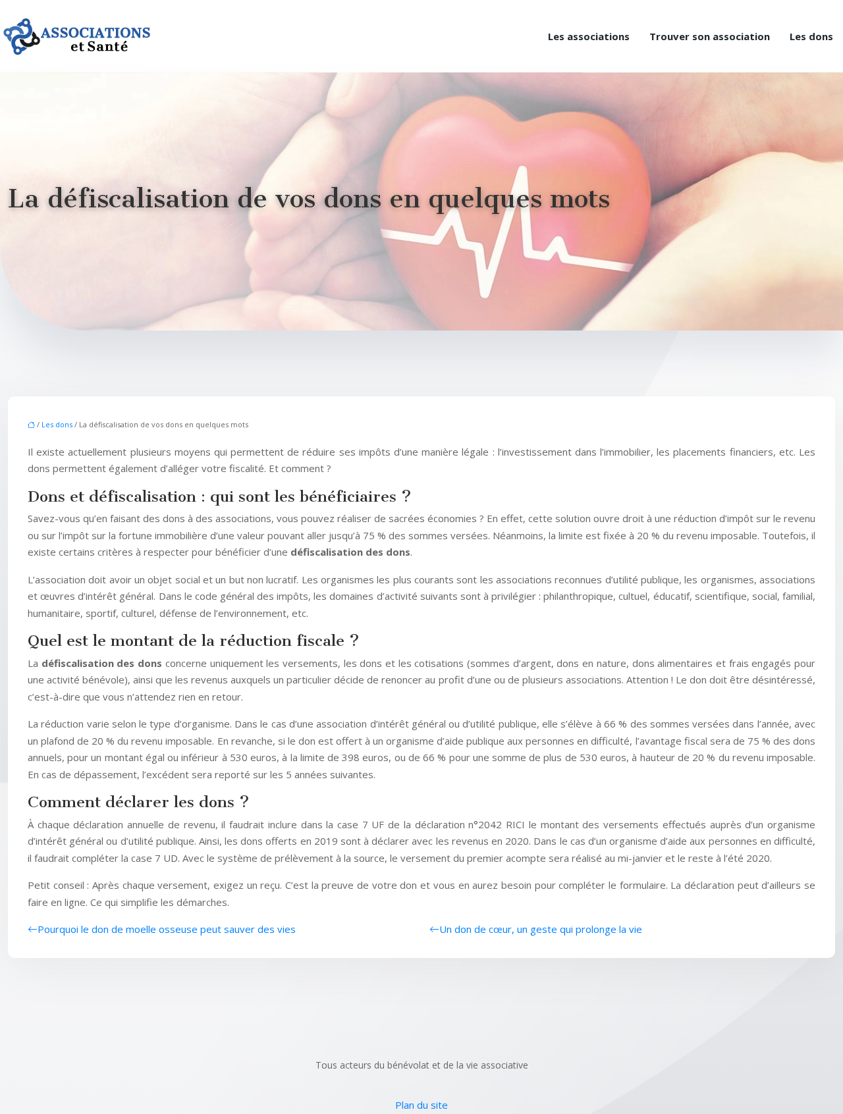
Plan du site (421, 1104)
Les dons (811, 36)
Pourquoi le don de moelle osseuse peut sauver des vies (167, 929)
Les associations (589, 36)
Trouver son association (709, 36)
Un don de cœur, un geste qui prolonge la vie (540, 929)
